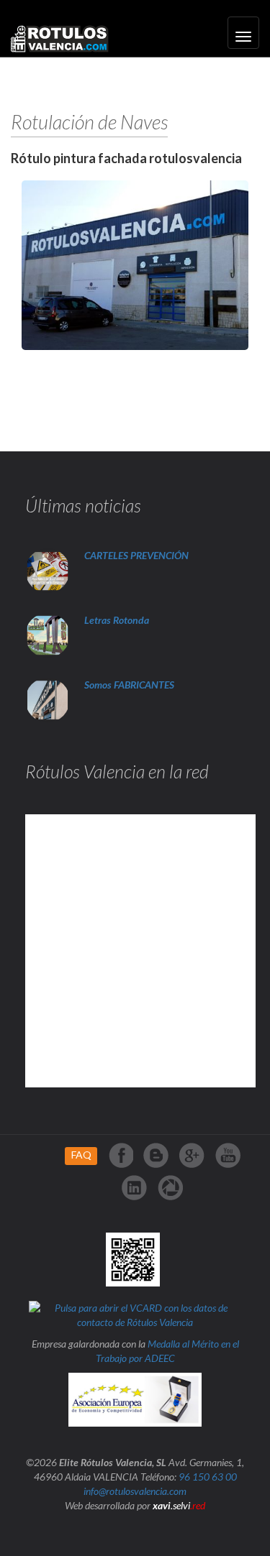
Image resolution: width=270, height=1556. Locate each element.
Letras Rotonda (117, 620)
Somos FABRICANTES (129, 684)
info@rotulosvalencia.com (135, 1491)
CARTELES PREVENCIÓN (136, 555)
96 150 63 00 (208, 1476)
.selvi (179, 1505)
